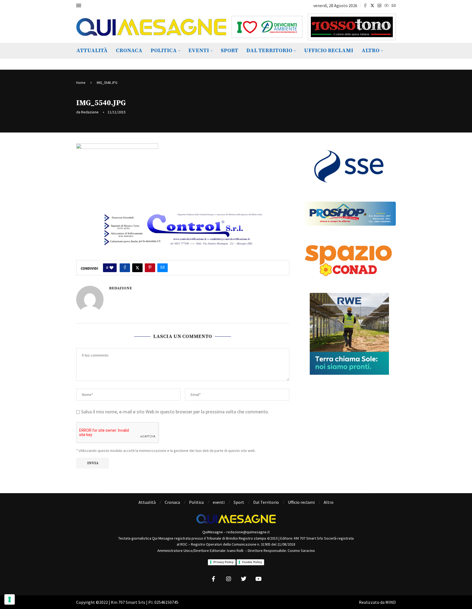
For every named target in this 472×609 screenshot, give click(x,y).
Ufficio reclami (328, 50)
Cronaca (129, 50)
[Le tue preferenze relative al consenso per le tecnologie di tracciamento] (9, 599)
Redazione (90, 112)
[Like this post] (111, 267)
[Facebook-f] (213, 578)
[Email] (393, 5)
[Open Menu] (78, 5)
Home (80, 82)
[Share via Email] (162, 267)
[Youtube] (386, 5)
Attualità (92, 50)
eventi (198, 50)
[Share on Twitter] (137, 267)
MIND (390, 602)
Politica (164, 50)
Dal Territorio (269, 50)
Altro (370, 50)
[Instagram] (379, 5)
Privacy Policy (223, 562)
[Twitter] (372, 5)
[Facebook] (365, 5)
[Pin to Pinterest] (150, 267)
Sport (229, 50)
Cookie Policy (252, 562)
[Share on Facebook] (125, 267)
